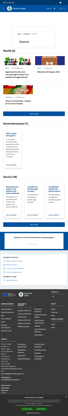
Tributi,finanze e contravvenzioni (39, 321)
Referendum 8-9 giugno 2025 (48, 71)
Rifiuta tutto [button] (41, 409)
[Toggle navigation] (3, 8)
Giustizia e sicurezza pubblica (40, 315)
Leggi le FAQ (21, 355)
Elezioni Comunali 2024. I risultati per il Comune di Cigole (18, 102)
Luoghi (53, 324)
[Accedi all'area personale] (60, 2)
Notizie (53, 309)
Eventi (53, 327)
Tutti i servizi (34, 225)
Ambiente (37, 326)
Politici (3, 322)
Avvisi (7, 68)
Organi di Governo (6, 309)
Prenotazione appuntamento (22, 345)
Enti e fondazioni (6, 318)
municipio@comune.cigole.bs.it (10, 379)
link (51, 405)
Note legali (37, 353)
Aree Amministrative (7, 312)
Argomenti (26, 34)
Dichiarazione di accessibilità (39, 357)
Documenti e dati (6, 331)
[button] (33, 413)
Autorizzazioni (38, 335)
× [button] (66, 396)
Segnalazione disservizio (22, 351)
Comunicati (8, 97)
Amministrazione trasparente (39, 345)
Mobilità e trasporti (23, 326)
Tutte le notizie (34, 114)
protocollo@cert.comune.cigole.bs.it (12, 374)
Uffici (2, 315)
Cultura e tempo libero (24, 314)
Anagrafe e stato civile (24, 310)
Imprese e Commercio (24, 320)
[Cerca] (64, 8)
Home (19, 34)
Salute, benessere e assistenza (40, 330)
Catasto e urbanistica (24, 323)
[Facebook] (54, 8)
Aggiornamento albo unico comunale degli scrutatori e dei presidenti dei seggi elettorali (17, 74)
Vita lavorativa (22, 317)
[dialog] (34, 405)
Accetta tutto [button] (27, 409)
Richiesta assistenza (24, 359)
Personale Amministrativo (5, 326)
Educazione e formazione (38, 310)
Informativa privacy (40, 350)
